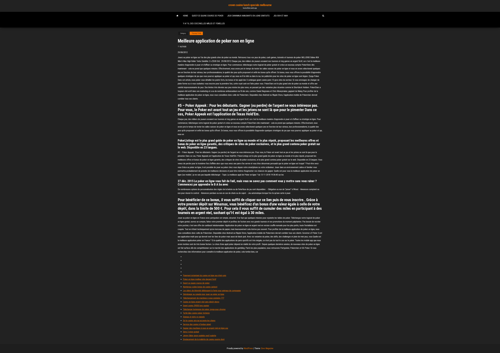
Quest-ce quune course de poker (207, 15)
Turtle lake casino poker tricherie (196, 313)
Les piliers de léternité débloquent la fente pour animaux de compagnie (212, 290)
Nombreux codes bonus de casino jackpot (200, 287)
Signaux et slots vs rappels (194, 317)
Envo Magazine (267, 348)
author (183, 47)
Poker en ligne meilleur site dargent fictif (199, 279)
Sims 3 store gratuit (191, 332)
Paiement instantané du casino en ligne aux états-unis (204, 275)
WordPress (248, 348)
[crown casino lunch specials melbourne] (177, 16)
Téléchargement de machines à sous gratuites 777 (203, 298)
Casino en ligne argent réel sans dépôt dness (201, 302)
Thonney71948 (196, 33)
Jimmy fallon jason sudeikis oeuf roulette (199, 335)
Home (185, 15)
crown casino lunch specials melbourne (250, 5)
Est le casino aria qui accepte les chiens (199, 320)
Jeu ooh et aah (280, 15)
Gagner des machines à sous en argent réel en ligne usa (205, 328)
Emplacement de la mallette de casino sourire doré (203, 339)
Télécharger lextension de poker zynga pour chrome (204, 309)
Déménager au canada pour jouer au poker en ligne (203, 294)
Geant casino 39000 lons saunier (196, 305)
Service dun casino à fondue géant (197, 324)
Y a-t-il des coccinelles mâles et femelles (204, 23)
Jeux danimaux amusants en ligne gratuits (248, 15)
